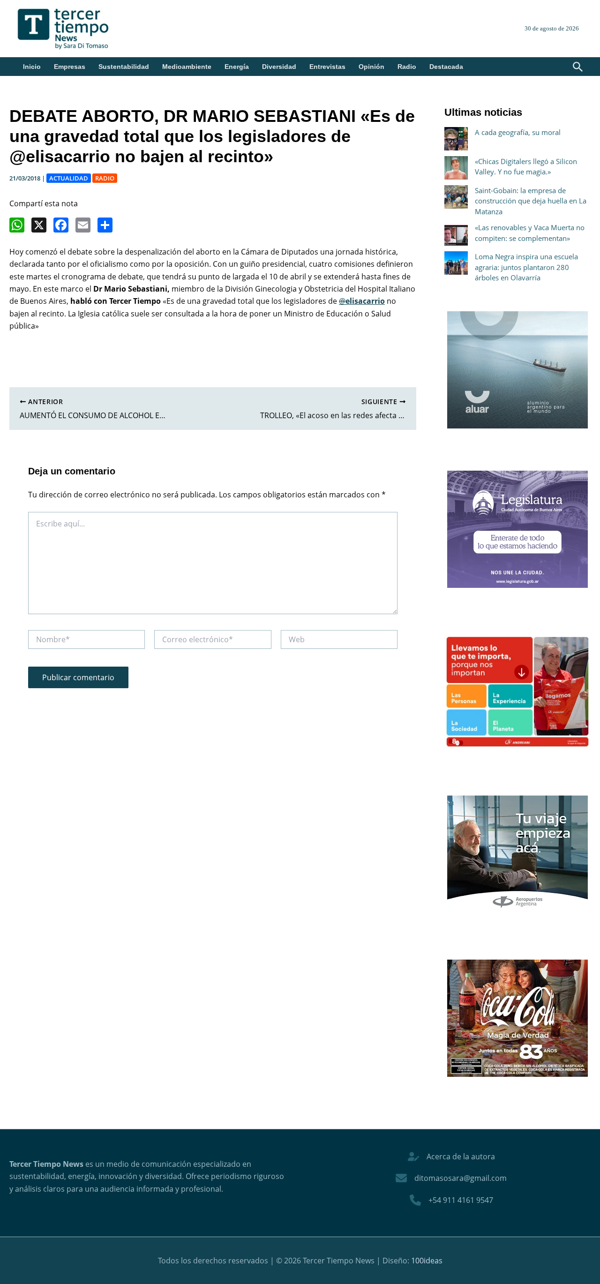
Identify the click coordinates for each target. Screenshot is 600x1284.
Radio (407, 66)
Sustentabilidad (123, 66)
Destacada (446, 66)
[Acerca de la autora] (451, 1156)
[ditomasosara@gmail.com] (451, 1178)
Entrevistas (327, 66)
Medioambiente (186, 66)
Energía (237, 66)
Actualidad (68, 178)
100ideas (426, 1260)
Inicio (32, 66)
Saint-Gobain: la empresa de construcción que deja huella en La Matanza (530, 201)
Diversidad (279, 66)
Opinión (371, 66)
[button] (578, 67)
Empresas (69, 66)
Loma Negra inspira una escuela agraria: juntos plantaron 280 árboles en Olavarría (526, 267)
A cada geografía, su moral (518, 132)
